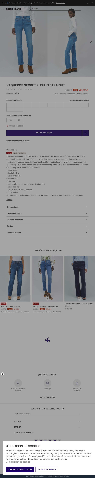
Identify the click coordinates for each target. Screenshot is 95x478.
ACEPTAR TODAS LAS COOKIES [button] (20, 469)
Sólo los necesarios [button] (46, 469)
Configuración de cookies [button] (18, 462)
